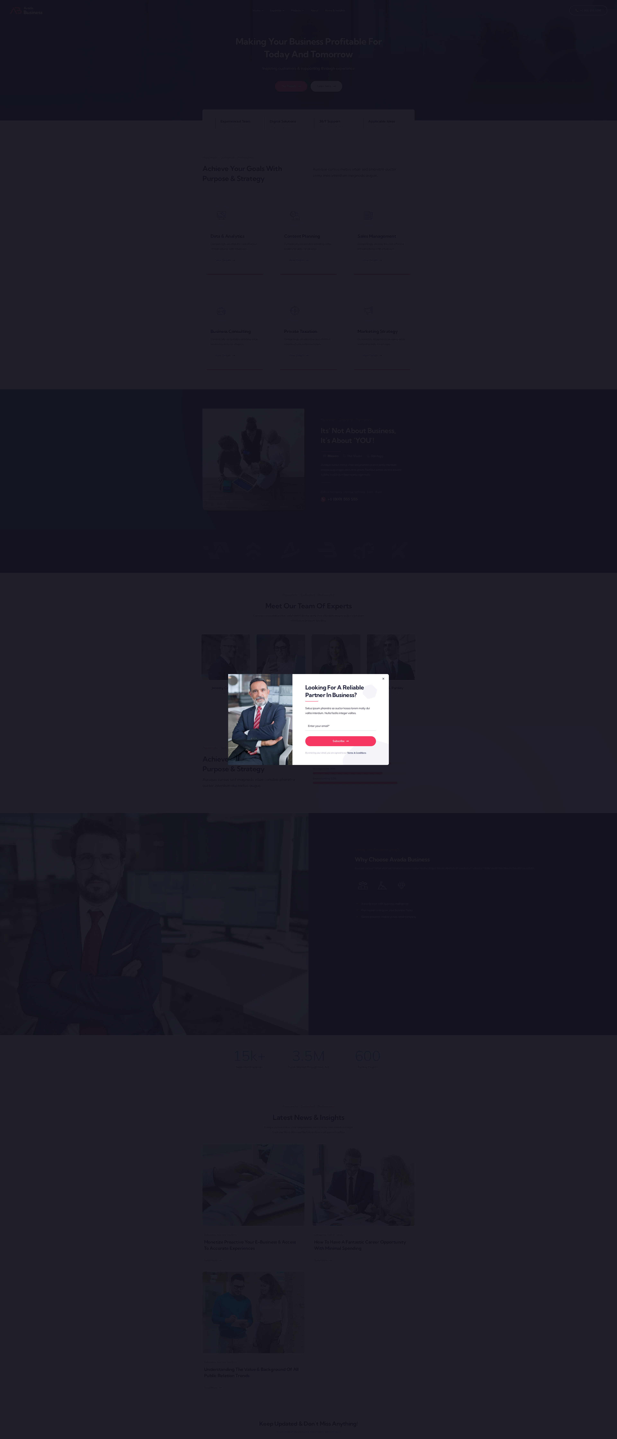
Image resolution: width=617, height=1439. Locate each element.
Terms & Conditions (356, 752)
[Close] (383, 678)
